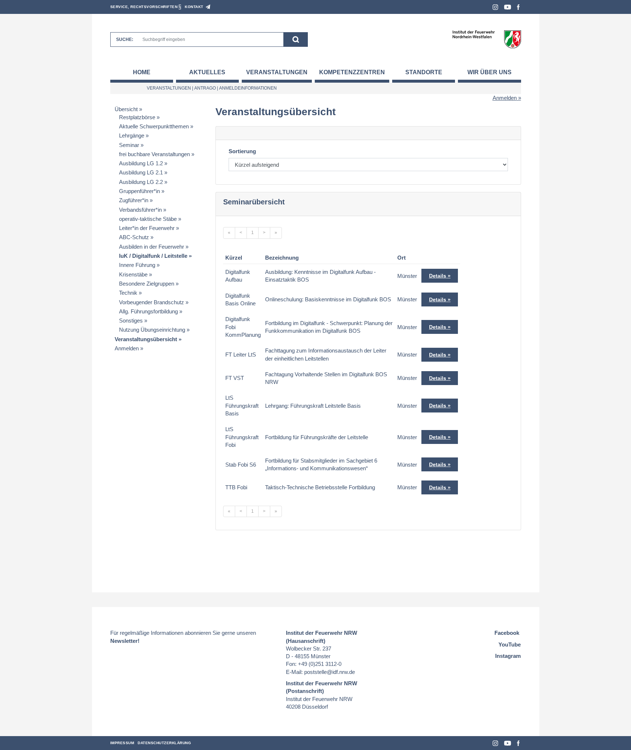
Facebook (518, 7)
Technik (128, 293)
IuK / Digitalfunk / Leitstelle (153, 256)
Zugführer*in (133, 200)
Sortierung (242, 151)
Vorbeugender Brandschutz (151, 302)
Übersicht (126, 109)
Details (437, 276)
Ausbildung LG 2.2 (141, 182)
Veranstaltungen (276, 72)
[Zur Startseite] (486, 39)
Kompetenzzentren (352, 72)
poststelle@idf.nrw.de (329, 672)
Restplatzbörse (137, 117)
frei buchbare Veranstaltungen (154, 154)
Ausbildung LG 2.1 (141, 172)
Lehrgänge (131, 135)
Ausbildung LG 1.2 (141, 163)
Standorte (423, 72)
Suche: (124, 39)
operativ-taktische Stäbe (148, 219)
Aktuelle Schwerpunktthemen (154, 126)
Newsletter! (124, 641)
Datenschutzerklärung (164, 743)
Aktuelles (207, 72)
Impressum (122, 743)
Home (141, 72)
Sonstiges (131, 320)
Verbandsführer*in (140, 210)
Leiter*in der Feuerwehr (147, 228)
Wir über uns (489, 72)
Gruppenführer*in (139, 191)
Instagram (495, 7)
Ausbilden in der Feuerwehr (151, 247)
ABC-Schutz (134, 237)
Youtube (507, 7)
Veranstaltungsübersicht (146, 339)
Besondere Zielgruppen (146, 283)
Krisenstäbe (133, 274)
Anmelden (505, 98)
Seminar (129, 145)
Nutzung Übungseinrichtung (152, 330)
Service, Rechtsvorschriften (144, 7)
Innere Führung (137, 265)
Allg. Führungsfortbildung (148, 311)
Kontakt (194, 7)
